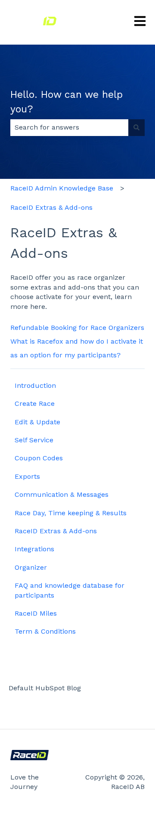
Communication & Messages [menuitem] (61, 494)
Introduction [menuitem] (35, 385)
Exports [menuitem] (27, 476)
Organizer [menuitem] (31, 567)
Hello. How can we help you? (66, 102)
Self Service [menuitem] (34, 440)
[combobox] (69, 127)
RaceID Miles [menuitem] (36, 613)
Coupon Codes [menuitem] (39, 458)
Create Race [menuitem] (35, 403)
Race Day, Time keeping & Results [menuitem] (71, 513)
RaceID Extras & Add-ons (51, 207)
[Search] (136, 127)
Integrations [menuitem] (34, 549)
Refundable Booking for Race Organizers (77, 327)
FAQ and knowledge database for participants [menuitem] (69, 590)
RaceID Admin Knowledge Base (61, 188)
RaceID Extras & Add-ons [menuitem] (56, 531)
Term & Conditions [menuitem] (45, 631)
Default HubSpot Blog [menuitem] (45, 688)
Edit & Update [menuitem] (37, 422)
